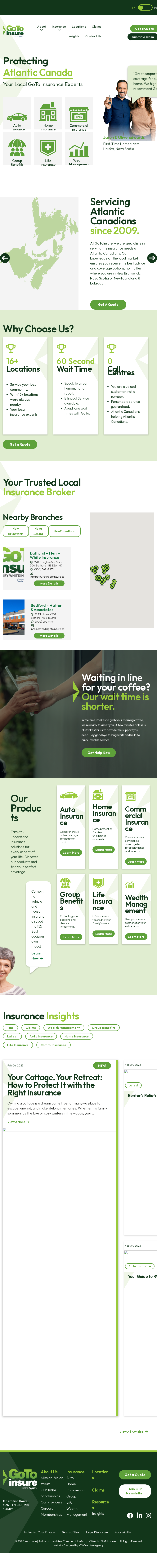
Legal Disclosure (97, 1532)
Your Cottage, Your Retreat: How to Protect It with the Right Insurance (54, 1085)
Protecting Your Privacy (39, 1532)
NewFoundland (64, 531)
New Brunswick (15, 531)
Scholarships (50, 1496)
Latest (12, 1036)
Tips (10, 1028)
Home (71, 1484)
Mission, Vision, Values (52, 1481)
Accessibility (123, 1532)
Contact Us (93, 36)
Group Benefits (104, 1028)
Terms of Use (70, 1532)
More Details (49, 583)
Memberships (51, 1514)
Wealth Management (64, 1028)
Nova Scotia (38, 531)
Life (69, 1502)
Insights (74, 36)
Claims (96, 26)
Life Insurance (18, 1045)
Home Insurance (77, 1036)
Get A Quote (108, 304)
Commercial (75, 1490)
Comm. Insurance (53, 1045)
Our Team (48, 1490)
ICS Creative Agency (91, 1545)
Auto (70, 1478)
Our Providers (51, 1502)
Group (71, 1496)
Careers (47, 1508)
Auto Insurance (41, 1036)
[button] (112, 586)
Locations (79, 26)
